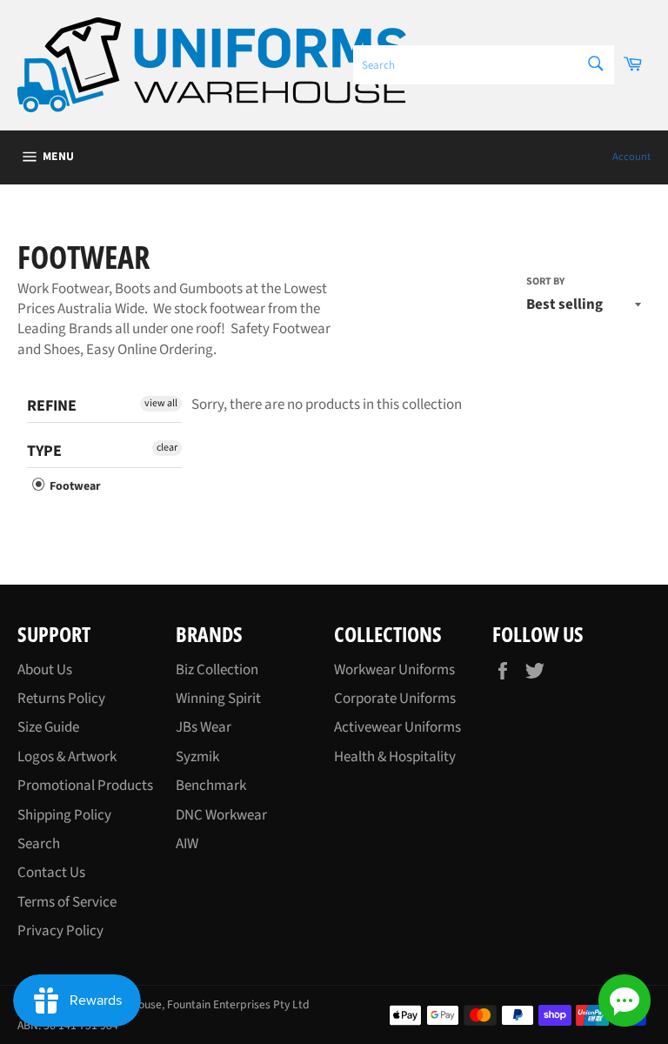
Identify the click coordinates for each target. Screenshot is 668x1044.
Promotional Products (85, 785)
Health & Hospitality (395, 756)
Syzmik (197, 756)
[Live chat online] (624, 1000)
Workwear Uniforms (394, 669)
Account (631, 156)
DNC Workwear (221, 815)
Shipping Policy (64, 815)
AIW (187, 843)
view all (160, 403)
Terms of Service (67, 902)
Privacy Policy (60, 930)
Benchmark (211, 785)
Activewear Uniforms (397, 727)
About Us (44, 669)
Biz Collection (217, 669)
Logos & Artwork (67, 756)
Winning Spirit (218, 698)
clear (167, 447)
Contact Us (51, 872)
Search (38, 843)
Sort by (545, 282)
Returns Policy (61, 698)
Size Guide (48, 727)
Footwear (74, 486)
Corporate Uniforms (395, 698)
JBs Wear (203, 727)
